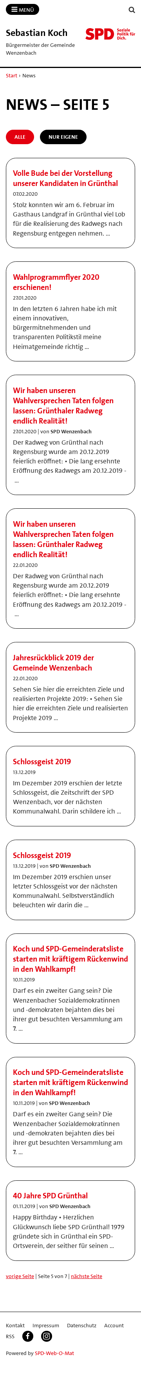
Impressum (46, 1325)
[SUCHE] (132, 10)
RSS (10, 1336)
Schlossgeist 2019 (42, 761)
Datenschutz (81, 1325)
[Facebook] (27, 1336)
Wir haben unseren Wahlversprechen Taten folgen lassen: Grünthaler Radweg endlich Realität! (63, 405)
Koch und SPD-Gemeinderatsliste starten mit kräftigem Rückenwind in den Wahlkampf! (70, 959)
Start (11, 75)
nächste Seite (86, 1276)
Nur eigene (63, 136)
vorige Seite (20, 1276)
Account (114, 1325)
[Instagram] (46, 1336)
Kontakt (15, 1325)
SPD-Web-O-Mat (54, 1353)
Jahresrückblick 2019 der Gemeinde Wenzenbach (53, 663)
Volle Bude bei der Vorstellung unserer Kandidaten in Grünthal (65, 178)
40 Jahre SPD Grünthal (50, 1196)
